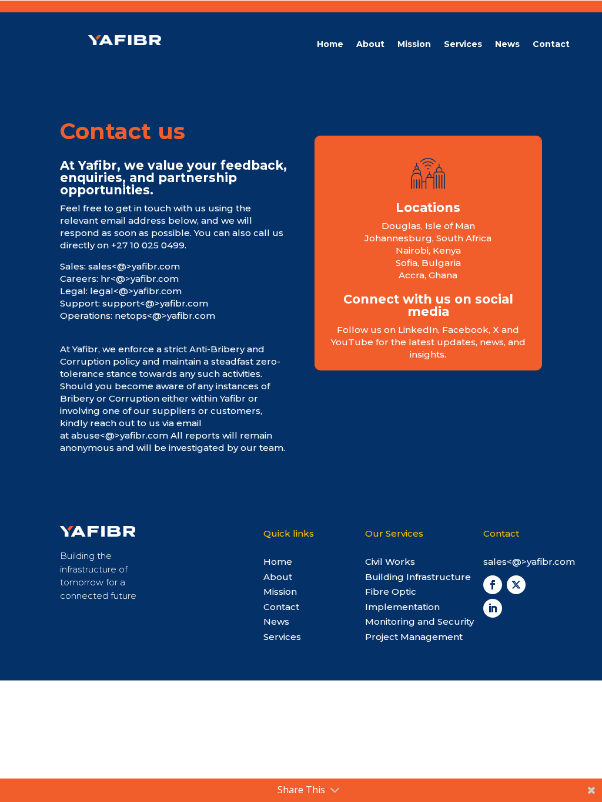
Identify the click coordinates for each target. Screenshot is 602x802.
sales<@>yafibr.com (134, 266)
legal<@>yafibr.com (136, 290)
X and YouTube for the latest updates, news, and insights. (428, 342)
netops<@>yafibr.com (165, 315)
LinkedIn (418, 329)
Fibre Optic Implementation (402, 599)
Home (330, 44)
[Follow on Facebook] (492, 584)
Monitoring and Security (419, 621)
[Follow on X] (516, 584)
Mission (414, 44)
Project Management (414, 636)
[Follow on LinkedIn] (492, 608)
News (507, 44)
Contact (551, 44)
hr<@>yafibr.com (140, 278)
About (370, 44)
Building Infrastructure (418, 576)
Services (463, 44)
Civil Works (390, 561)
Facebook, (467, 329)
